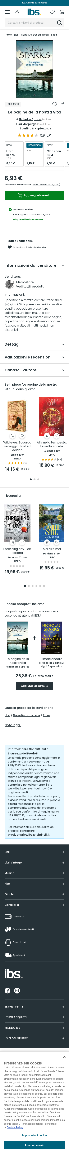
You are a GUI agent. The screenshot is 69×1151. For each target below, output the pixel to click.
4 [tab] (36, 586)
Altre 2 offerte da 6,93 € (46, 184)
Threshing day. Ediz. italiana (17, 551)
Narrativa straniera (26, 715)
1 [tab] (34, 95)
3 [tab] (38, 479)
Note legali (13, 725)
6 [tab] (44, 586)
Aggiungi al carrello (37, 195)
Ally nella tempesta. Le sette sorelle (52, 444)
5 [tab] (40, 586)
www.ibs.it (15, 788)
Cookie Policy (15, 1127)
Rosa (46, 715)
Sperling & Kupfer (32, 128)
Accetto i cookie (34, 1145)
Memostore (24, 184)
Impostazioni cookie (34, 1135)
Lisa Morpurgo (26, 124)
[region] (34, 1101)
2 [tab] (34, 479)
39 (42, 135)
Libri (7, 715)
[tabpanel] (34, 69)
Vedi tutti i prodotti (30, 286)
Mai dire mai (52, 549)
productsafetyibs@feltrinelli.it (29, 835)
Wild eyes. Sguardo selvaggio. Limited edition (17, 446)
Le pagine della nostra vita (18, 661)
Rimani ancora (51, 659)
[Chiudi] (64, 1057)
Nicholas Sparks (30, 119)
